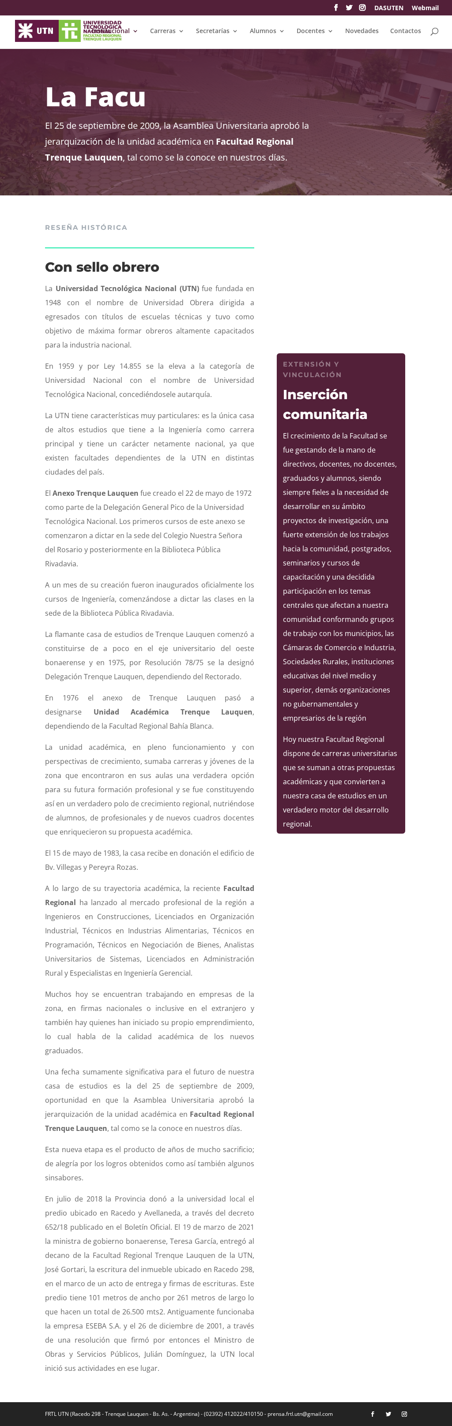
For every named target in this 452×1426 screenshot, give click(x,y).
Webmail (425, 8)
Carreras (163, 31)
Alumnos (263, 31)
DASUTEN (388, 8)
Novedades (362, 31)
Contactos (405, 31)
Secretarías (213, 31)
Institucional (111, 31)
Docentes (311, 31)
